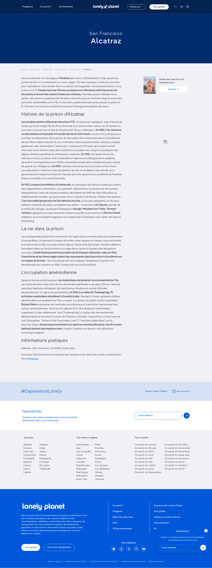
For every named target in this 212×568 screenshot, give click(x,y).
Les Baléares (102, 469)
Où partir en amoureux (177, 458)
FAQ (114, 523)
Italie (42, 448)
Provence (100, 452)
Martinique (82, 472)
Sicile (98, 462)
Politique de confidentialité (76, 561)
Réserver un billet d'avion (167, 517)
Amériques (35, 70)
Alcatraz (33, 358)
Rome (98, 455)
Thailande (44, 469)
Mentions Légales (55, 561)
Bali (78, 448)
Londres (80, 462)
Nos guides (159, 7)
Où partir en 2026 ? (175, 469)
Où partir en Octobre (176, 445)
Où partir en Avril (144, 455)
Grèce (26, 469)
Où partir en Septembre (148, 472)
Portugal (44, 462)
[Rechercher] (176, 7)
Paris (98, 445)
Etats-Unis (47, 70)
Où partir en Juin (144, 462)
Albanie (27, 445)
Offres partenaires (122, 529)
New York (81, 479)
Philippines (45, 458)
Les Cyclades (83, 452)
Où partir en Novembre (177, 448)
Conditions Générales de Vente (133, 561)
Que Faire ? (75, 70)
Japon (42, 452)
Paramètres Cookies (156, 561)
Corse (79, 455)
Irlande (27, 472)
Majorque (81, 469)
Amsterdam (82, 445)
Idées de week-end (122, 517)
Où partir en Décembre (177, 452)
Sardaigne (100, 458)
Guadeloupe (83, 465)
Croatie (27, 448)
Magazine (117, 511)
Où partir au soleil (175, 462)
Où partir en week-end (177, 455)
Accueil (24, 70)
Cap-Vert (28, 452)
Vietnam (99, 479)
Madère (99, 476)
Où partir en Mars (144, 452)
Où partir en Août (144, 469)
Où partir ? (117, 506)
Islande (43, 445)
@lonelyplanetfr (183, 391)
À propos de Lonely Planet (168, 506)
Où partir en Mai (143, 458)
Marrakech (82, 476)
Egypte (27, 462)
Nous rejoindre (161, 523)
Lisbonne (81, 458)
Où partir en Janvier (145, 445)
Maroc (43, 455)
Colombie (28, 458)
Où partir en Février (145, 448)
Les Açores (101, 465)
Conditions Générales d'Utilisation (104, 561)
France (27, 465)
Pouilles (99, 448)
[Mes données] (187, 7)
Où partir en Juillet (145, 465)
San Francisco (106, 33)
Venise (98, 472)
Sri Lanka (44, 465)
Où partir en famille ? (176, 465)
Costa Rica (29, 455)
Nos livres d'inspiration (59, 547)
